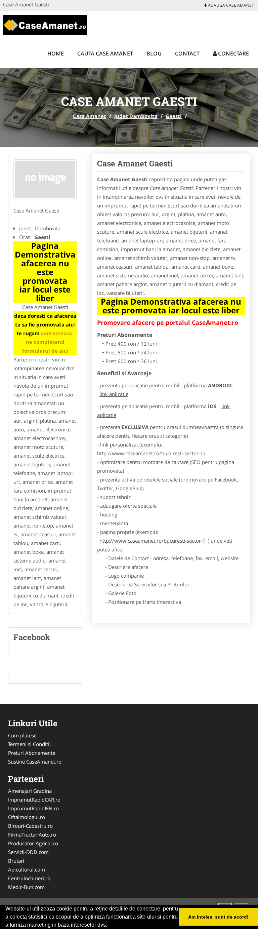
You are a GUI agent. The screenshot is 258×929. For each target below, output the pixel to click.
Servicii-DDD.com (28, 852)
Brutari (16, 860)
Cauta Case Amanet (105, 53)
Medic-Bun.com (26, 887)
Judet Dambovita (136, 116)
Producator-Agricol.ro (33, 843)
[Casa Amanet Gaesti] (45, 179)
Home (55, 53)
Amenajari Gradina (30, 790)
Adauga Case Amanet (230, 5)
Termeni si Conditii (29, 744)
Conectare (233, 53)
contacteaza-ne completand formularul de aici (48, 342)
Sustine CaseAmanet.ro (34, 761)
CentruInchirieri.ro (29, 878)
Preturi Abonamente (31, 752)
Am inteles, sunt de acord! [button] (218, 917)
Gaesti (174, 116)
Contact (187, 53)
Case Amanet (89, 116)
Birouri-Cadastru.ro (30, 825)
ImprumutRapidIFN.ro (33, 808)
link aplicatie (113, 394)
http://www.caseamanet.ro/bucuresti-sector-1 (152, 540)
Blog (154, 53)
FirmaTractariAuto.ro (32, 834)
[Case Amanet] (45, 24)
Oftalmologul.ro (26, 817)
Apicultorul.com (26, 869)
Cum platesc (22, 735)
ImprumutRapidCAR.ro (34, 799)
